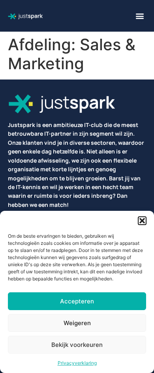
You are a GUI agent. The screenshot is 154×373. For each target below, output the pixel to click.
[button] (142, 221)
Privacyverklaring (77, 363)
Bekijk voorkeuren (77, 344)
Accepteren (77, 301)
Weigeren (77, 323)
